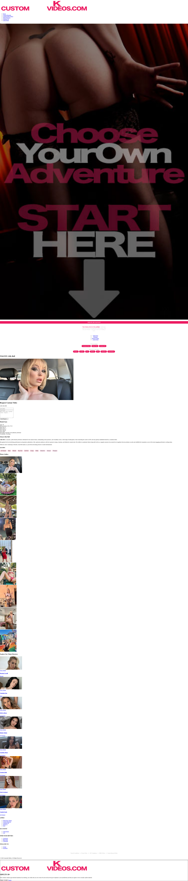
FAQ (4, 825)
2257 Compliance (93, 853)
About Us (5, 824)
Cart (4, 833)
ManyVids (5, 840)
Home (4, 13)
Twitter (4, 847)
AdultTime (5, 838)
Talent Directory (7, 17)
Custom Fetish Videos (8, 16)
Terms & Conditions (75, 853)
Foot (87, 351)
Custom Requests (7, 15)
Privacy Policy (84, 853)
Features (75, 351)
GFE (98, 351)
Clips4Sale (5, 841)
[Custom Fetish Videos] (44, 11)
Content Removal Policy (112, 853)
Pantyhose (104, 351)
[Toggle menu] (0, 23)
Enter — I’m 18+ (4, 880)
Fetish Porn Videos (7, 820)
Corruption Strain (86, 346)
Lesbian (81, 351)
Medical (92, 351)
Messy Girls (95, 346)
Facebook (5, 848)
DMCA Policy (102, 853)
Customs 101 (6, 19)
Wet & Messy (111, 351)
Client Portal (6, 20)
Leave (10, 880)
